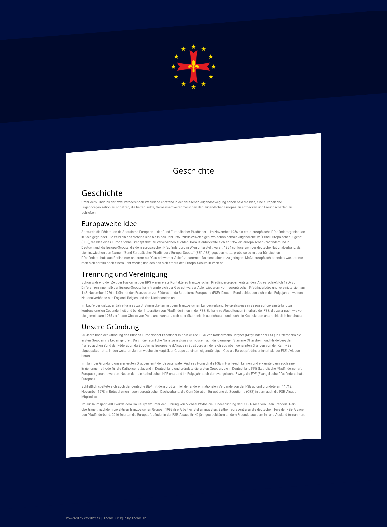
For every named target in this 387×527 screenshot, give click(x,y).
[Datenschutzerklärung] (313, 4)
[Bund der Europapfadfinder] (193, 66)
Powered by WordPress (83, 518)
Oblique (120, 518)
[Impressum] (319, 4)
